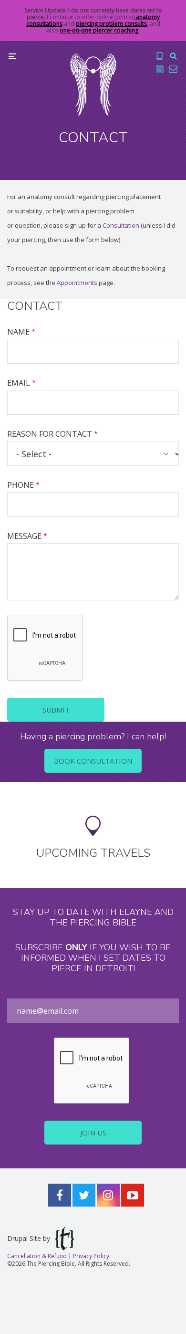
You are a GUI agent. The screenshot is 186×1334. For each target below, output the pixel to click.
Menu (12, 56)
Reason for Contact (49, 434)
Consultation (121, 225)
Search (173, 56)
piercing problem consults (111, 24)
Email (18, 383)
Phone (20, 485)
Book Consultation (93, 761)
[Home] (93, 84)
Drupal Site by (28, 1238)
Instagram (108, 1195)
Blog (159, 69)
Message (24, 536)
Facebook (59, 1195)
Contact (173, 69)
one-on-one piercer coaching (99, 30)
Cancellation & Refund (37, 1256)
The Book (159, 56)
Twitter (83, 1195)
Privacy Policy (91, 1256)
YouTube (132, 1195)
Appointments (77, 282)
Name (18, 331)
